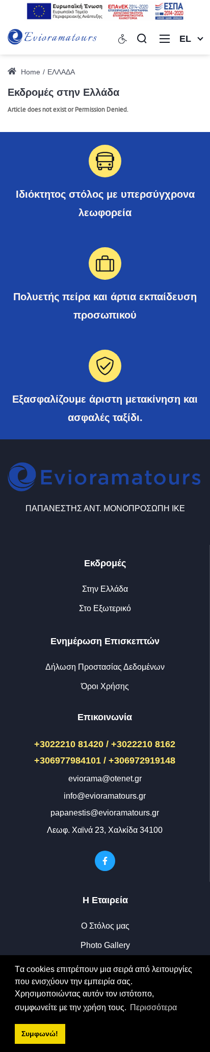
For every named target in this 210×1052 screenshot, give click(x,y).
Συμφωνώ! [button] (39, 1034)
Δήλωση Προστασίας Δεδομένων (105, 667)
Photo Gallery (105, 945)
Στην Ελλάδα (105, 589)
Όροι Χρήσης (105, 686)
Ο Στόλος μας (105, 926)
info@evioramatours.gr (105, 796)
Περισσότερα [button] (153, 1007)
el (185, 39)
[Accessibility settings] (123, 38)
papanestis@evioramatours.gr (104, 812)
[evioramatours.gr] (52, 38)
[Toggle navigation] (164, 38)
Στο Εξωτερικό (105, 608)
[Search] (141, 38)
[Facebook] (105, 861)
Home (29, 72)
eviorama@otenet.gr (105, 778)
